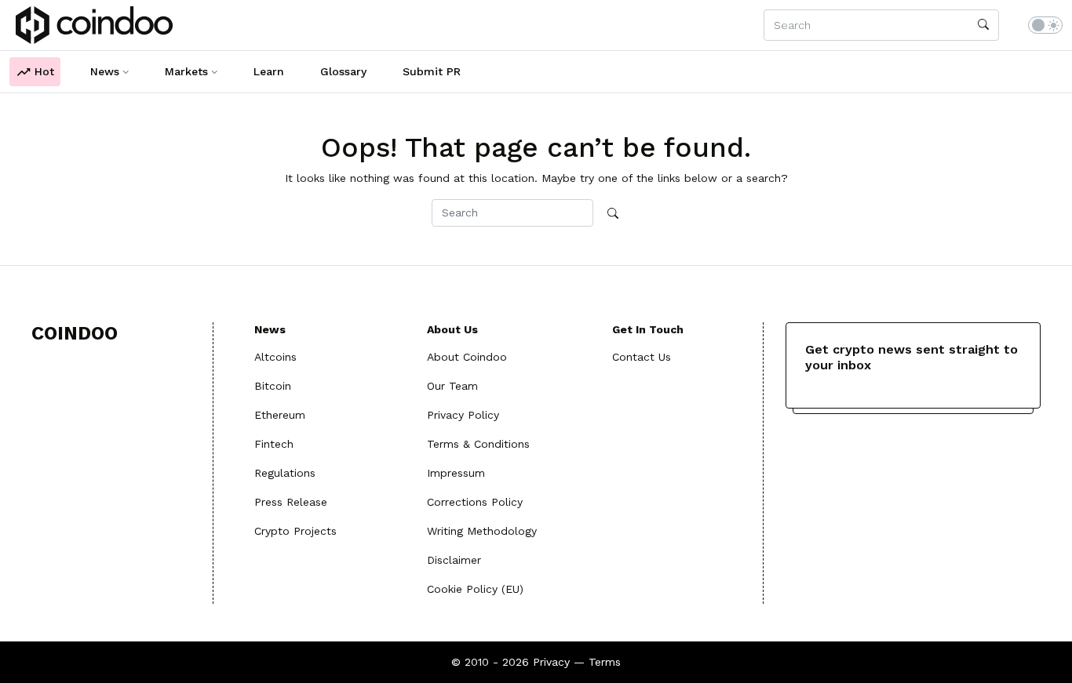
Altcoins (275, 357)
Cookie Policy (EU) (475, 589)
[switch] (1045, 25)
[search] (983, 25)
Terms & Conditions (478, 444)
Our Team (452, 386)
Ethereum (279, 415)
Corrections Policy (475, 502)
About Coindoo (467, 357)
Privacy (551, 662)
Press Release (290, 502)
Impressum (456, 473)
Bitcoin (272, 386)
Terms (605, 662)
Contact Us (641, 357)
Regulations (284, 473)
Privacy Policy (463, 415)
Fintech (274, 444)
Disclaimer (454, 560)
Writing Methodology (482, 531)
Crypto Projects (295, 531)
